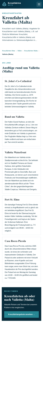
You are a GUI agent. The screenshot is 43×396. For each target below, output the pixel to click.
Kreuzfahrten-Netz (8, 51)
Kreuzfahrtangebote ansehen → (21, 314)
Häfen (20, 51)
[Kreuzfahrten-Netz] (16, 3)
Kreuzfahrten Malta (31, 51)
